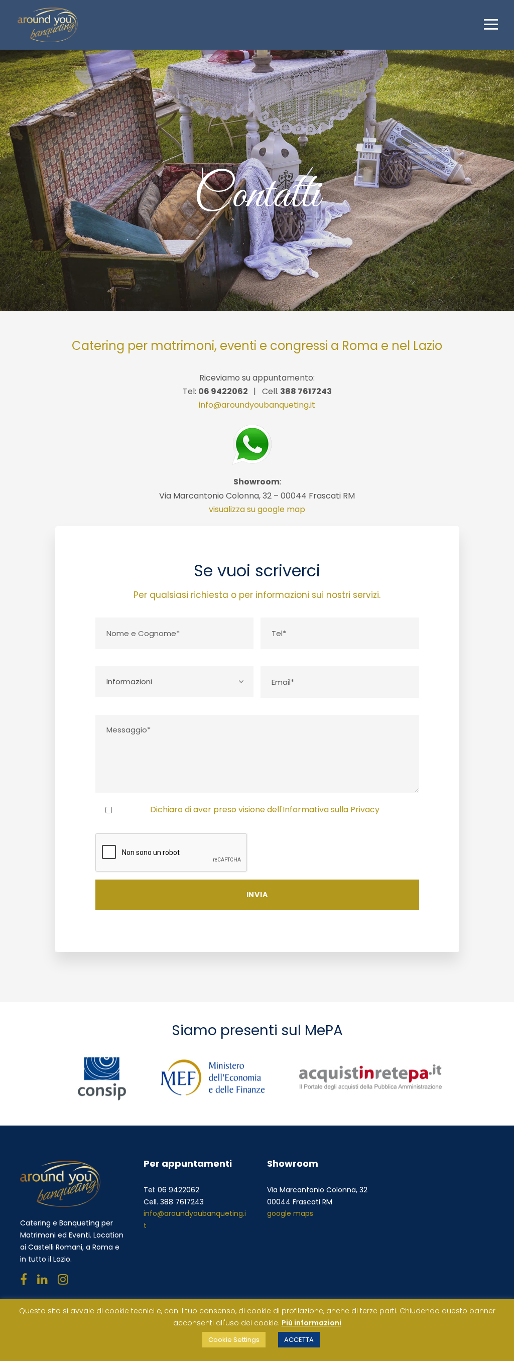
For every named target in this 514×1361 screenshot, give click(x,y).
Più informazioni (311, 1323)
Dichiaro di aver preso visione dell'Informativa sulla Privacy (264, 809)
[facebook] (23, 1279)
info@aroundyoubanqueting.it (257, 405)
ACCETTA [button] (299, 1339)
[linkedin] (42, 1279)
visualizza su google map (257, 509)
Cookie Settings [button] (234, 1339)
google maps (290, 1213)
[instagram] (63, 1279)
